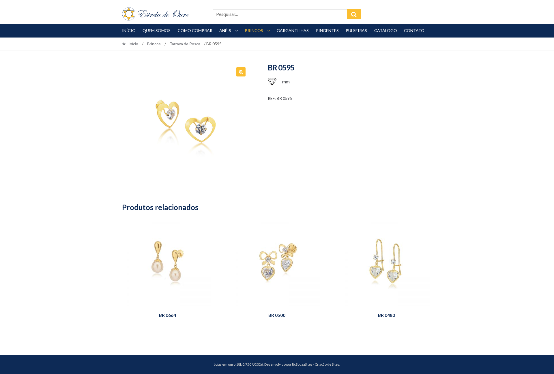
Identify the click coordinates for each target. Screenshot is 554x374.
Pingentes (327, 30)
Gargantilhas (293, 30)
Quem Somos (157, 30)
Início (129, 30)
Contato (414, 30)
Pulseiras (356, 30)
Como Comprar (195, 30)
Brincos (254, 30)
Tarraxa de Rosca (185, 43)
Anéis (225, 30)
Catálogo (385, 30)
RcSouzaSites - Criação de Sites (315, 364)
